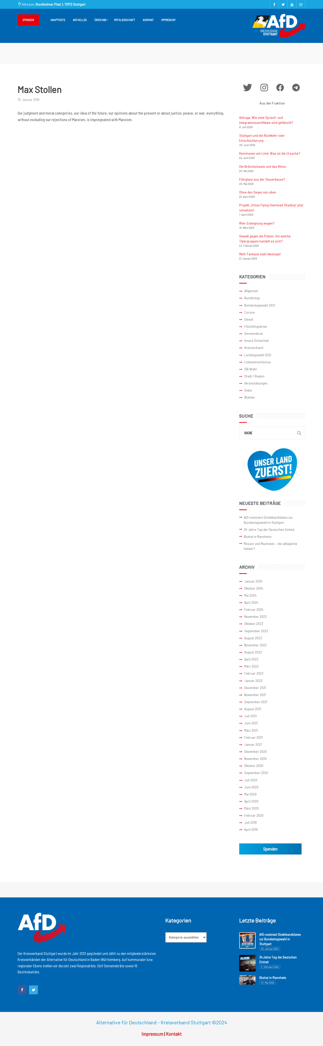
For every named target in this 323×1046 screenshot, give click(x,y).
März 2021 (251, 730)
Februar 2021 (253, 737)
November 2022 (255, 645)
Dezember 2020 (255, 751)
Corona (249, 312)
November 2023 (255, 616)
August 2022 (253, 652)
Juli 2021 (250, 716)
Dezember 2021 (255, 687)
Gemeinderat (253, 333)
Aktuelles (80, 19)
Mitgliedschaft (124, 19)
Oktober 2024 (253, 588)
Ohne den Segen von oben (257, 192)
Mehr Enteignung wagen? (257, 223)
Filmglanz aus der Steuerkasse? (262, 179)
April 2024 (251, 602)
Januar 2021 (253, 744)
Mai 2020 (250, 794)
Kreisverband (253, 347)
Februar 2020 (253, 815)
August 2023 (253, 638)
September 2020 (256, 772)
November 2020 (255, 758)
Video (248, 390)
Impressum (168, 19)
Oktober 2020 (253, 765)
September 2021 (255, 702)
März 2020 (251, 808)
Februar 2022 (253, 673)
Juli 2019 (250, 822)
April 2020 (251, 801)
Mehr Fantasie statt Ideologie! (260, 254)
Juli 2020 (250, 780)
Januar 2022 (253, 680)
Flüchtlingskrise (255, 326)
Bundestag (252, 298)
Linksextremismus (257, 362)
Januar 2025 (253, 581)
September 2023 (256, 631)
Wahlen (249, 397)
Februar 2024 (253, 609)
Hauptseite (57, 19)
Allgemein (251, 291)
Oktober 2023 (253, 623)
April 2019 (251, 829)
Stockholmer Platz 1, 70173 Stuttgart (60, 4)
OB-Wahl (250, 369)
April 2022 (251, 659)
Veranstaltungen (255, 383)
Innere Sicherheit (256, 340)
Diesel (248, 319)
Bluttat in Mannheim (258, 536)
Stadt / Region (254, 376)
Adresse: (53, 4)
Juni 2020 (251, 787)
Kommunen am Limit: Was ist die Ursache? (269, 153)
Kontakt (148, 19)
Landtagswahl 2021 (257, 355)
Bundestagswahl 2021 (259, 305)
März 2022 (251, 666)
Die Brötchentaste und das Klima (262, 166)
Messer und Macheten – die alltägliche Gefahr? (270, 546)
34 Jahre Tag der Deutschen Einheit (269, 529)
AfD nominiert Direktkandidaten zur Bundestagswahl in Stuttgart (268, 520)
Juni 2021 (251, 723)
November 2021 (255, 695)
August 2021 (252, 709)
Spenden (28, 19)
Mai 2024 (250, 595)
